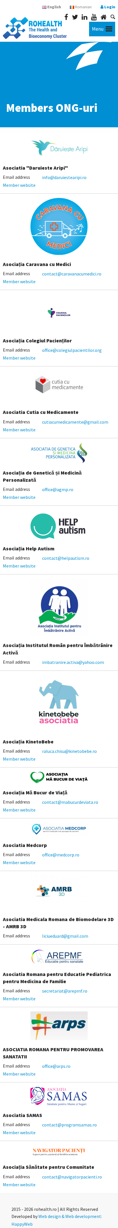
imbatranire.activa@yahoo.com (73, 662)
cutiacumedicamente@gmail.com (75, 422)
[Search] (113, 17)
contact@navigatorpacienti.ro (72, 1177)
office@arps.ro (56, 1066)
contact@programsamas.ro (69, 1125)
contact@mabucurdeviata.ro (70, 802)
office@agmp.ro (57, 489)
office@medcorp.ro (60, 855)
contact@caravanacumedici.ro (71, 274)
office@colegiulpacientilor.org (72, 350)
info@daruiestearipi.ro (64, 177)
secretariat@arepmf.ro (64, 991)
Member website (19, 185)
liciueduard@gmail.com (65, 936)
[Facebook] (66, 17)
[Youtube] (94, 17)
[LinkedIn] (84, 17)
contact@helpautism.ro (65, 558)
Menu (98, 29)
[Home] (104, 17)
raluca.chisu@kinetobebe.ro (69, 751)
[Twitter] (75, 17)
